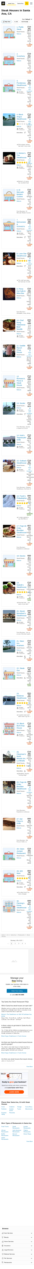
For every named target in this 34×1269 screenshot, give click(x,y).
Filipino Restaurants (27, 1131)
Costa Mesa (28, 1107)
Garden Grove (11, 1109)
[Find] (27, 3)
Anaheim (11, 1107)
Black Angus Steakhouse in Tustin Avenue (13, 1036)
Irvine (3, 1107)
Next (25, 944)
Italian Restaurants (4, 1138)
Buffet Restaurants (4, 1134)
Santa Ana (13, 935)
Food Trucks (5, 1126)
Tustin (19, 1109)
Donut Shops (27, 1134)
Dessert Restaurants (16, 1134)
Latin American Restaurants (17, 1131)
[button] (31, 3)
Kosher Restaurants (27, 1127)
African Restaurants (4, 1131)
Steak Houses (21, 31)
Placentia (12, 1112)
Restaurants (21, 935)
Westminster (29, 1109)
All (17, 21)
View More (29, 1066)
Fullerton (4, 1109)
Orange (19, 1107)
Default (28, 19)
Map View (7, 21)
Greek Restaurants (16, 1127)
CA (7, 935)
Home (3, 935)
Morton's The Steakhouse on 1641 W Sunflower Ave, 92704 (16, 1015)
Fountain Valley (3, 1113)
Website (19, 34)
